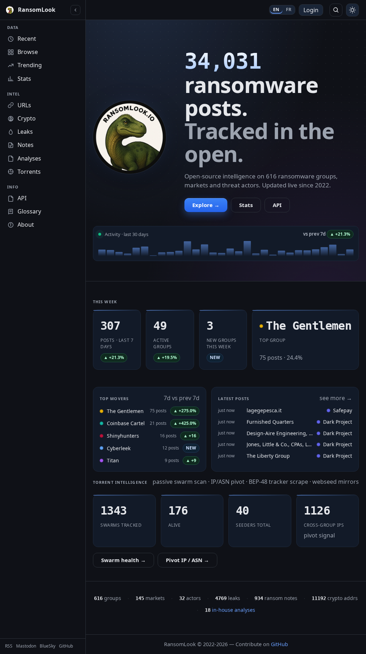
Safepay (342, 410)
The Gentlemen (125, 411)
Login (310, 10)
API (277, 204)
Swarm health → (123, 560)
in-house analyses (230, 609)
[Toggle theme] (352, 10)
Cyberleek (118, 448)
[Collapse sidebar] (75, 10)
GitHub (279, 644)
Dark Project (337, 421)
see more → (336, 398)
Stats (246, 204)
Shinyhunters (123, 435)
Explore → (205, 204)
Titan (113, 460)
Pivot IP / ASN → (187, 560)
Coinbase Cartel (126, 423)
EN (276, 9)
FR (289, 9)
